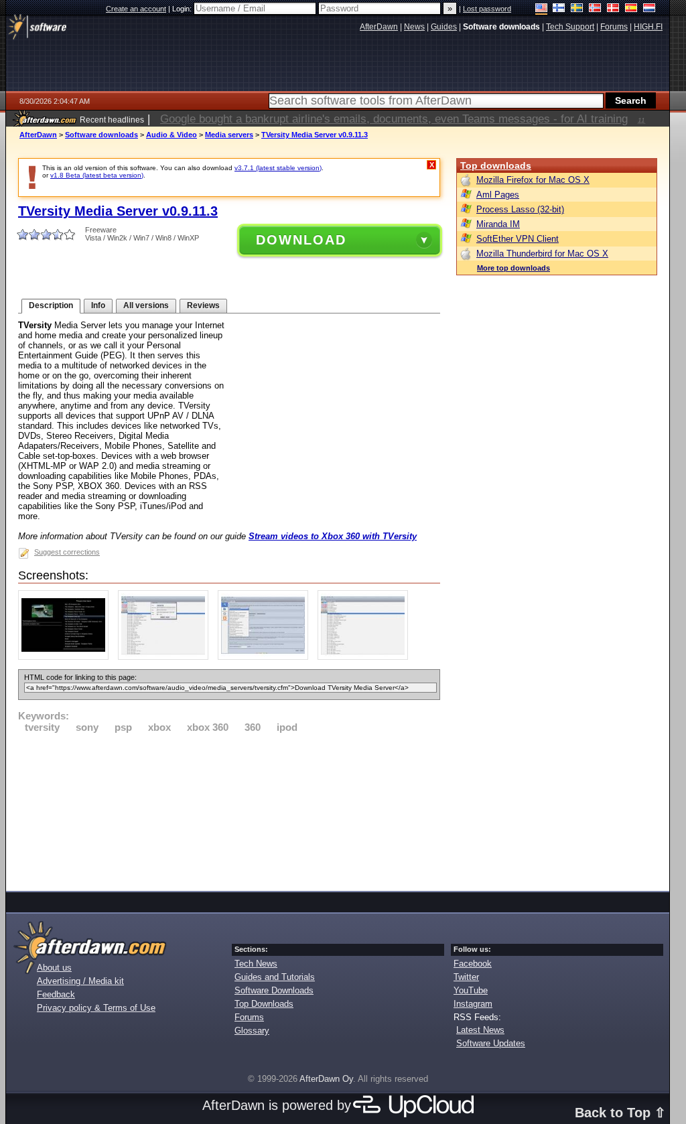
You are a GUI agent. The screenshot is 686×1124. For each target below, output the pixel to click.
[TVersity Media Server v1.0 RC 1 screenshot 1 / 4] (66, 657)
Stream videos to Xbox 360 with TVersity (333, 536)
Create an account (136, 9)
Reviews (203, 305)
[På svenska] (577, 9)
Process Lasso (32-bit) (520, 209)
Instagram (473, 1004)
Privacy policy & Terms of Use (96, 1008)
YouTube (471, 990)
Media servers (229, 135)
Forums (249, 1017)
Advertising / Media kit (80, 981)
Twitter (466, 977)
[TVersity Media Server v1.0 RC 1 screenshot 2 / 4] (166, 657)
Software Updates (490, 1043)
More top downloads (513, 268)
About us (54, 968)
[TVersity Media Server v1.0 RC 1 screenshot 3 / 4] (266, 657)
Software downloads (101, 135)
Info (98, 305)
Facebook (473, 964)
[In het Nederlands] (649, 9)
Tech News (255, 964)
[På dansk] (613, 9)
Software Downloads (274, 990)
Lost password (487, 9)
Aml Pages (497, 195)
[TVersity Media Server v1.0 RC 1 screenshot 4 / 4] (366, 657)
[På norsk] (595, 9)
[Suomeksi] (559, 9)
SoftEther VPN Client (517, 239)
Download (301, 239)
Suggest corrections (67, 552)
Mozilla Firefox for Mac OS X (533, 180)
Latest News (480, 1030)
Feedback (56, 994)
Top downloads (495, 165)
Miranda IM (498, 224)
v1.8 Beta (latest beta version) (96, 175)
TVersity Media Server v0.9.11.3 (314, 135)
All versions (146, 305)
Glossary (251, 1031)
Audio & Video (171, 135)
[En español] (631, 9)
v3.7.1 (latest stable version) (278, 167)
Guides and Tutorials (274, 977)
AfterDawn (38, 135)
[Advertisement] (229, 810)
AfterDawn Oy (326, 1079)
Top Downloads (263, 1004)
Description (51, 305)
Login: (183, 9)
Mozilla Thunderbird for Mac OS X (542, 254)
